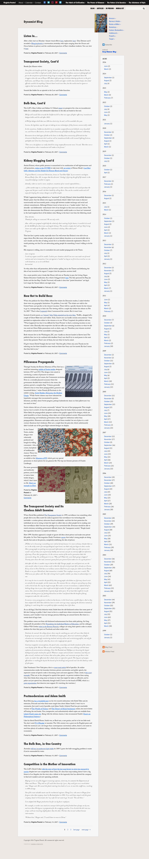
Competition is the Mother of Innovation (49, 764)
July (105, 83)
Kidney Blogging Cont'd (39, 160)
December (107, 155)
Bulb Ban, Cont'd (34, 103)
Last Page (76, 829)
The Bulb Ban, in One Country (42, 744)
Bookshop (112, 27)
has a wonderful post (41, 701)
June (106, 66)
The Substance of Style (137, 2)
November (107, 132)
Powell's (112, 36)
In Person (110, 8)
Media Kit (120, 8)
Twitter (48, 2)
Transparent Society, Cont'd (41, 61)
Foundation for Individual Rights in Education (62, 624)
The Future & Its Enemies (116, 2)
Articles (100, 8)
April (105, 144)
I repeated (43, 311)
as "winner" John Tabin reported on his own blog (58, 315)
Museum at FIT (41, 458)
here (61, 41)
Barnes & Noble (114, 21)
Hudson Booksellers (116, 30)
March (106, 69)
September (108, 77)
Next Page (85, 829)
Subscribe (108, 45)
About (21, 2)
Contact (38, 2)
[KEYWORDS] (136, 8)
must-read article (60, 667)
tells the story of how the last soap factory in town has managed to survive (56, 770)
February (107, 98)
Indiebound (113, 33)
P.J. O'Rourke (39, 723)
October (107, 106)
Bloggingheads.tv (37, 43)
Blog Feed (108, 647)
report (60, 108)
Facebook (45, 2)
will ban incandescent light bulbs (42, 748)
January (107, 123)
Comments (63, 53)
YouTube (56, 2)
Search (143, 8)
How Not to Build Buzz (38, 296)
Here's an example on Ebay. (30, 484)
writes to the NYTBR (43, 168)
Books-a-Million (114, 24)
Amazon (112, 18)
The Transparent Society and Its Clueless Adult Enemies (44, 508)
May (105, 92)
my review (67, 168)
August (106, 80)
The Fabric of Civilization (75, 2)
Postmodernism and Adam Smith (45, 696)
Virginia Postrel (9, 2)
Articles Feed (109, 651)
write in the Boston (49, 626)
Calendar (29, 2)
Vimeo (60, 2)
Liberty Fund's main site (32, 714)
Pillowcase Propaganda (39, 362)
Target (111, 39)
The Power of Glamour (95, 2)
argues (63, 537)
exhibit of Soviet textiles (47, 369)
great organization (30, 683)
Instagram (52, 2)
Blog (93, 8)
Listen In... (31, 36)
